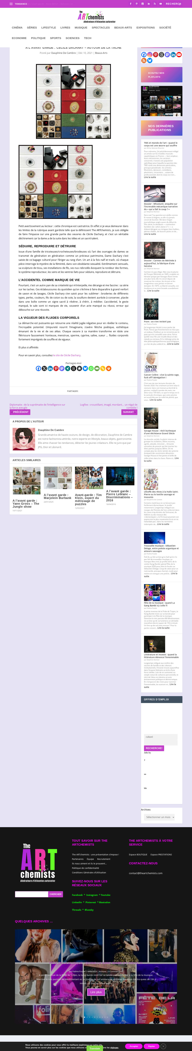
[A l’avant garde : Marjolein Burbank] (58, 478)
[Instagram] (149, 54)
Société (165, 27)
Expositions (145, 27)
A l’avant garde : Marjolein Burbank (57, 496)
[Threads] (73, 368)
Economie (19, 38)
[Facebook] (38, 368)
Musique (81, 27)
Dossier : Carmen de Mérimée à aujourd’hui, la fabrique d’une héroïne (160, 263)
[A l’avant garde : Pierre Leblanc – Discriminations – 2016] (120, 476)
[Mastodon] (61, 368)
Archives (146, 809)
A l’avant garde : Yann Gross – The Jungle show (26, 503)
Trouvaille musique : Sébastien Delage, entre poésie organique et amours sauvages (161, 548)
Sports (55, 38)
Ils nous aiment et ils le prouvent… (89, 863)
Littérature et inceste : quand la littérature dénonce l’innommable (161, 656)
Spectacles (101, 27)
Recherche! (154, 748)
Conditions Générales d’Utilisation (89, 872)
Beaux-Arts (123, 27)
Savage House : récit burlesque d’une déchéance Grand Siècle (160, 432)
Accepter (134, 1046)
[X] (44, 368)
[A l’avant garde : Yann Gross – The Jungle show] (27, 481)
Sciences (73, 38)
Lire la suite (150, 177)
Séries (32, 27)
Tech (87, 38)
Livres (65, 27)
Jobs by (147, 770)
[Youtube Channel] (179, 54)
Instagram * (93, 894)
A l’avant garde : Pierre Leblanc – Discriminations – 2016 (119, 496)
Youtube (105, 894)
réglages (114, 1047)
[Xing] (67, 368)
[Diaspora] (79, 368)
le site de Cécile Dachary (66, 355)
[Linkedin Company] (173, 54)
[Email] (97, 368)
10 (107, 1017)
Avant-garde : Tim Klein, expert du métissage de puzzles (88, 499)
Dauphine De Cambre (63, 53)
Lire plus (96, 992)
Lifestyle (48, 27)
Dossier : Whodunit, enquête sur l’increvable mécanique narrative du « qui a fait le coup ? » (161, 206)
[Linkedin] (50, 368)
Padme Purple (78, 971)
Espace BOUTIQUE (138, 855)
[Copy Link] (102, 368)
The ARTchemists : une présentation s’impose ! (95, 854)
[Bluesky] (85, 368)
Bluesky (89, 909)
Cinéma (17, 27)
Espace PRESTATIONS (161, 855)
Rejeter (151, 1046)
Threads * (78, 909)
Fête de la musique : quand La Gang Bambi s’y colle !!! (159, 604)
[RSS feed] (144, 60)
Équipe (90, 859)
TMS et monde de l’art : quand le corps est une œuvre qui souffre (160, 144)
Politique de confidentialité (85, 868)
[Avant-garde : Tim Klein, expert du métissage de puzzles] (89, 478)
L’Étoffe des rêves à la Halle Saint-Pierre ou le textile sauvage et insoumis (161, 494)
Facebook (78, 894)
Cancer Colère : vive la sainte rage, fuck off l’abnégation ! (161, 376)
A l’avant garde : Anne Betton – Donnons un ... (52, 3)
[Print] (108, 368)
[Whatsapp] (91, 368)
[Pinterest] (56, 368)
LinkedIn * (79, 902)
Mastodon (104, 902)
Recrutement (103, 859)
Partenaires (78, 859)
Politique (38, 38)
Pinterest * (92, 902)
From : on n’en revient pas (157, 321)
